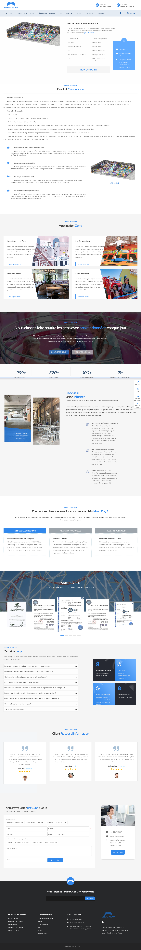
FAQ (39, 927)
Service (40, 921)
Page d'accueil (13, 919)
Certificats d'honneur (15, 927)
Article (40, 930)
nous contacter (88, 70)
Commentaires (43, 924)
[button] (62, 635)
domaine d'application (45, 919)
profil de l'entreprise (15, 921)
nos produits (12, 924)
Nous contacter (13, 930)
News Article (42, 933)
